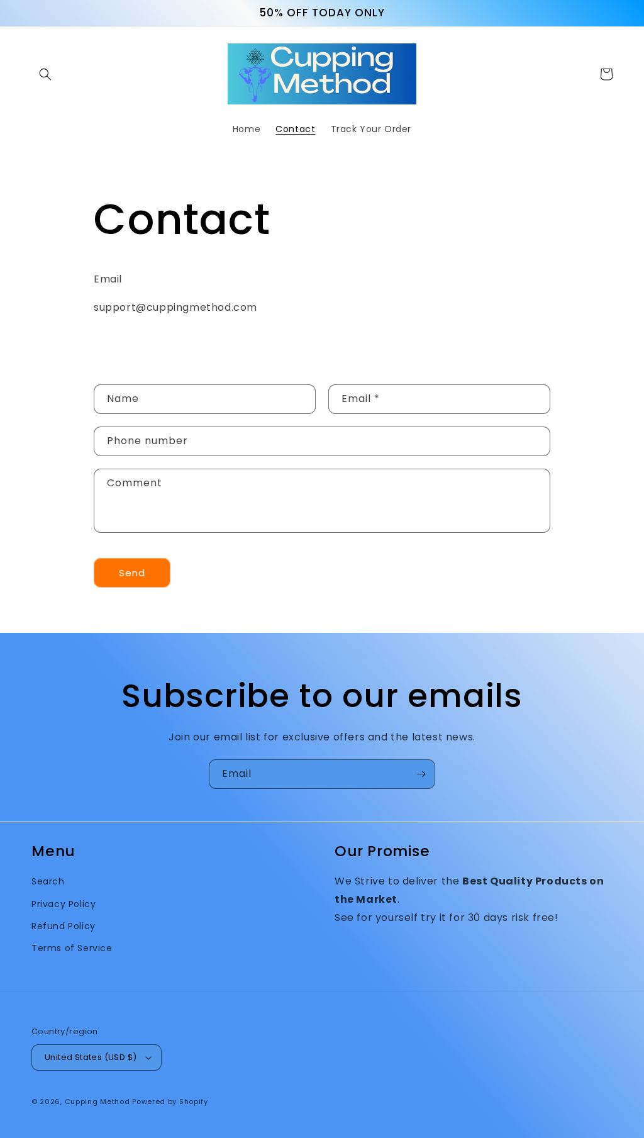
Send (132, 572)
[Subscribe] (421, 774)
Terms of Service (72, 948)
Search (48, 881)
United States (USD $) (90, 1057)
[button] (45, 74)
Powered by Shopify (170, 1101)
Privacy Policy (63, 904)
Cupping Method (97, 1101)
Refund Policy (63, 926)
